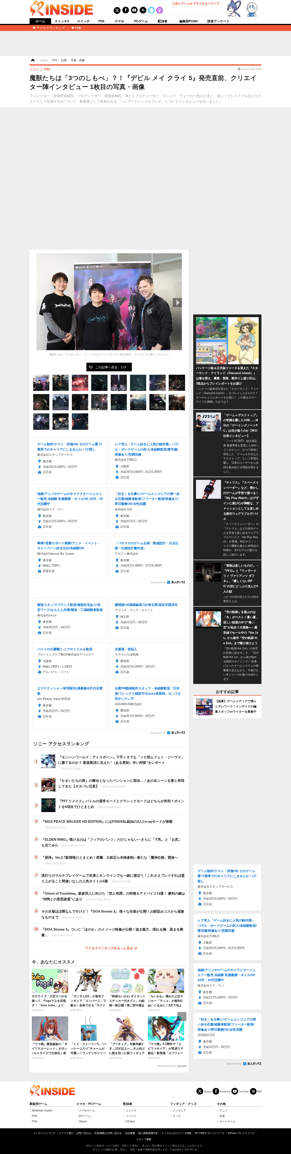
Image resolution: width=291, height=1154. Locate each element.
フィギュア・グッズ (183, 1104)
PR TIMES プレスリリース (209, 1133)
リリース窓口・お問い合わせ (75, 1133)
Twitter (207, 1091)
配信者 (162, 21)
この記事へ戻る (110, 367)
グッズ (177, 1116)
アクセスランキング (50, 28)
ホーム (40, 21)
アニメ (223, 1110)
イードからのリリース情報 (176, 1133)
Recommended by (167, 1066)
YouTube (244, 1091)
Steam (83, 1121)
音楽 (222, 1116)
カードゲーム (227, 1121)
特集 (78, 28)
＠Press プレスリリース (241, 1133)
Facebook (225, 1091)
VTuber (130, 1121)
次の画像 (177, 302)
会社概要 (130, 1133)
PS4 (34, 1121)
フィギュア (179, 1110)
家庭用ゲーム (38, 1104)
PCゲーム (141, 21)
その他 (221, 1104)
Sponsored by (158, 582)
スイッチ (83, 21)
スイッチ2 (62, 21)
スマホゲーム (87, 1110)
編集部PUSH (188, 21)
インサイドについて (44, 1133)
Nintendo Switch (42, 1110)
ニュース (131, 1110)
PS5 (101, 21)
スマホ (119, 21)
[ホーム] (32, 60)
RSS (259, 1091)
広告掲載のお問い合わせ (108, 1133)
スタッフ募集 (143, 1139)
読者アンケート (218, 21)
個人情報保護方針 (148, 1133)
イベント (131, 1116)
